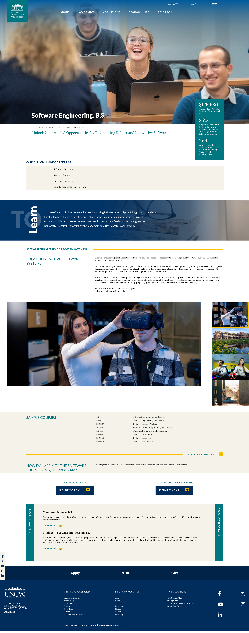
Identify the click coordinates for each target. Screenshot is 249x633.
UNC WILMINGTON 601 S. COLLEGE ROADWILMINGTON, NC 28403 (16, 605)
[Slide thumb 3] (230, 367)
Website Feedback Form (110, 625)
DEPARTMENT (169, 490)
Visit (126, 573)
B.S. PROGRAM (69, 490)
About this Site (70, 625)
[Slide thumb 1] (230, 315)
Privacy (67, 606)
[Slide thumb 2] (230, 341)
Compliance (68, 603)
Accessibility (69, 601)
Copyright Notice (88, 625)
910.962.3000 (10, 612)
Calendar (119, 603)
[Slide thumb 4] (230, 393)
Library (118, 609)
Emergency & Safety (72, 598)
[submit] (219, 4)
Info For (194, 4)
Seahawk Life (139, 12)
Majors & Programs (55, 127)
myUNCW (173, 4)
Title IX (67, 612)
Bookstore (119, 606)
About (65, 12)
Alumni (118, 612)
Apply (75, 573)
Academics (86, 12)
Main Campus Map (174, 598)
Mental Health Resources (74, 614)
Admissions (112, 12)
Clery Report (69, 609)
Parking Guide (172, 601)
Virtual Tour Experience (176, 606)
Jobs (117, 598)
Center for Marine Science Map (179, 603)
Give (175, 573)
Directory (119, 614)
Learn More (49, 526)
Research (165, 12)
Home (34, 127)
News (117, 601)
